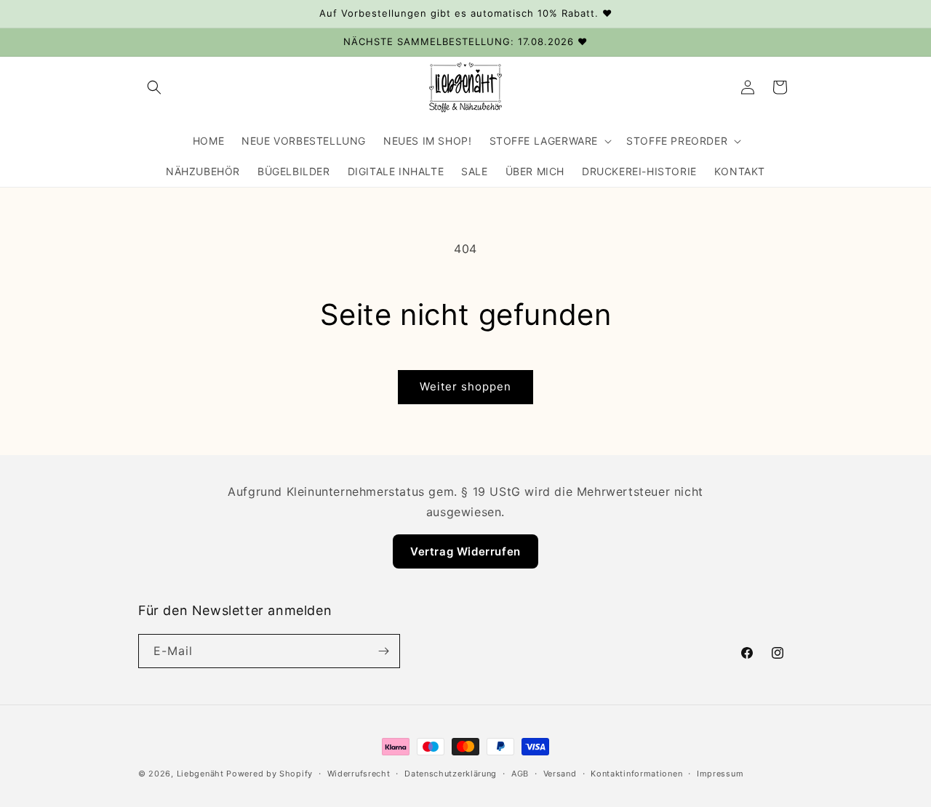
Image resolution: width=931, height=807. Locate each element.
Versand (560, 773)
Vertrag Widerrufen (465, 551)
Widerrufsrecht (359, 773)
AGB (520, 773)
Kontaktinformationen (636, 773)
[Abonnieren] (383, 651)
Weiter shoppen (465, 386)
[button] (154, 87)
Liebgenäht (200, 773)
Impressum (720, 773)
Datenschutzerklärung (450, 773)
